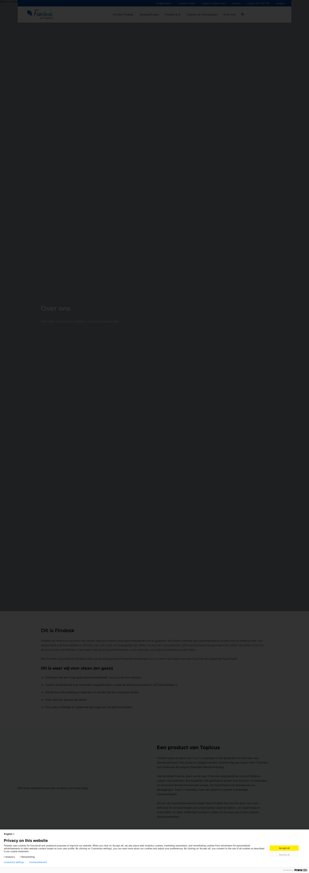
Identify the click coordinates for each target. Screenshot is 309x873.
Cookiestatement (38, 862)
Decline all (284, 854)
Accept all (284, 848)
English (8, 834)
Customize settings (14, 862)
